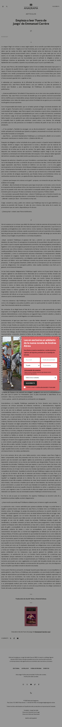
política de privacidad (42, 387)
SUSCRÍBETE (30, 383)
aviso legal (52, 387)
